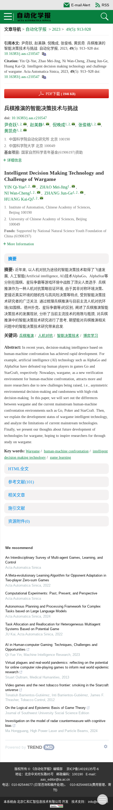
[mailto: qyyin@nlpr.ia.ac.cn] (34, 186)
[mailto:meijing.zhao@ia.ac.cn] (47, 124)
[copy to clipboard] (43, 77)
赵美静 (36, 125)
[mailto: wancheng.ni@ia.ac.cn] (38, 192)
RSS (105, 5)
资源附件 (19, 521)
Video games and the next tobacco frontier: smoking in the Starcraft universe (57, 687)
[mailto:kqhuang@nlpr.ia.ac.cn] (25, 130)
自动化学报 (36, 29)
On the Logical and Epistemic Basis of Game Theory (45, 708)
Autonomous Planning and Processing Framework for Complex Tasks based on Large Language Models (53, 608)
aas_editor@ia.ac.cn (55, 779)
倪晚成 (59, 125)
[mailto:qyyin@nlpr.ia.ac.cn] (25, 124)
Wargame (33, 451)
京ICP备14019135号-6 (82, 769)
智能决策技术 (68, 336)
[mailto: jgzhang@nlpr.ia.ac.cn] (82, 192)
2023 (56, 29)
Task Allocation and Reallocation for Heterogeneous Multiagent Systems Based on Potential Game (52, 626)
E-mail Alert (80, 5)
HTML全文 (18, 469)
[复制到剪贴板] (43, 54)
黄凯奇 (10, 131)
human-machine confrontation (66, 451)
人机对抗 (45, 336)
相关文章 (16, 495)
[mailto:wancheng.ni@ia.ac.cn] (73, 124)
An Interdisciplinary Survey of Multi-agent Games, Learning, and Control (54, 560)
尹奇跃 (10, 125)
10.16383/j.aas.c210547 (21, 54)
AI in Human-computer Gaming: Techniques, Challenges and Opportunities (51, 647)
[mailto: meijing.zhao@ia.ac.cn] (73, 186)
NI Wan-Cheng (17, 193)
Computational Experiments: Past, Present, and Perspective (51, 593)
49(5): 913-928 (78, 29)
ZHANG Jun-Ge (58, 193)
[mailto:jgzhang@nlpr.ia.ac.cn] (99, 124)
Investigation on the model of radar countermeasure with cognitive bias (55, 723)
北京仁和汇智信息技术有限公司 (39, 802)
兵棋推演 (26, 336)
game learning (60, 457)
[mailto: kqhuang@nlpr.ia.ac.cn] (41, 198)
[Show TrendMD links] (106, 746)
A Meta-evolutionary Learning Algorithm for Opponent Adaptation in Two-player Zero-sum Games (55, 577)
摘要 (12, 259)
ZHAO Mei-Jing (54, 187)
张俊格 (84, 125)
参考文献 (21, 482)
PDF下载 (60, 94)
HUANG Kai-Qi (18, 199)
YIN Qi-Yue (14, 187)
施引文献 (16, 508)
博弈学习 (90, 336)
